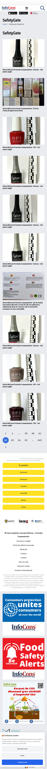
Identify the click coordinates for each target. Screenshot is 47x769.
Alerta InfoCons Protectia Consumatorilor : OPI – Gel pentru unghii (21, 148)
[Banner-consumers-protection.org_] (23, 614)
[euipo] (23, 521)
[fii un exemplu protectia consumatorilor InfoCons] (23, 703)
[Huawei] (34, 13)
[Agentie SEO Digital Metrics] (23, 732)
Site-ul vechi (23, 562)
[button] (26, 8)
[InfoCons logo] (9, 8)
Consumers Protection (11, 458)
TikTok (23, 507)
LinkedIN (23, 493)
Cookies (23, 554)
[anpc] (10, 521)
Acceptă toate (22, 762)
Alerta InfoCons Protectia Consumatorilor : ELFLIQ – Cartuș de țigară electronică (21, 109)
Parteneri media (23, 566)
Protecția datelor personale (23, 545)
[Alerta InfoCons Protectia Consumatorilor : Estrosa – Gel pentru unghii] (23, 53)
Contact (24, 558)
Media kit (23, 549)
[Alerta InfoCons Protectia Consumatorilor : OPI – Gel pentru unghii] (23, 131)
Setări (22, 755)
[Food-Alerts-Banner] (23, 659)
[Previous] (6, 433)
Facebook (23, 472)
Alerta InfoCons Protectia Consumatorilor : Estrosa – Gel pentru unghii (23, 71)
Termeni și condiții (23, 541)
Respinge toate (22, 749)
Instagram (23, 479)
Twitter (23, 500)
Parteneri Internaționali (23, 570)
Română (31, 767)
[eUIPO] (37, 521)
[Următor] (6, 447)
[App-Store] (12, 13)
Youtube (24, 486)
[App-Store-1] (23, 13)
